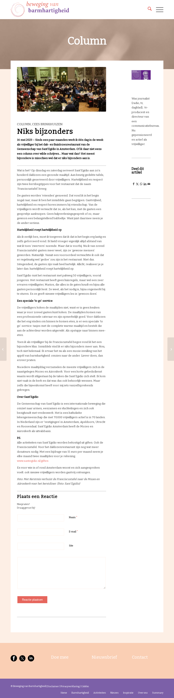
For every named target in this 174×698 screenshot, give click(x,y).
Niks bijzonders (45, 131)
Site (71, 545)
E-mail (73, 531)
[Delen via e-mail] (149, 184)
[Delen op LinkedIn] (145, 184)
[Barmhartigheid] (40, 9)
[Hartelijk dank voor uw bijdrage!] (170, 349)
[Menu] (157, 9)
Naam (73, 517)
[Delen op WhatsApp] (141, 184)
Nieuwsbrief (104, 657)
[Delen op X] (137, 184)
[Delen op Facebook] (133, 184)
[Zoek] (147, 9)
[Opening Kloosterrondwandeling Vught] (3, 349)
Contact (140, 657)
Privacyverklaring (70, 686)
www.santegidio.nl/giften (32, 460)
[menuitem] (147, 9)
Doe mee (60, 657)
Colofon (85, 686)
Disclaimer (53, 686)
